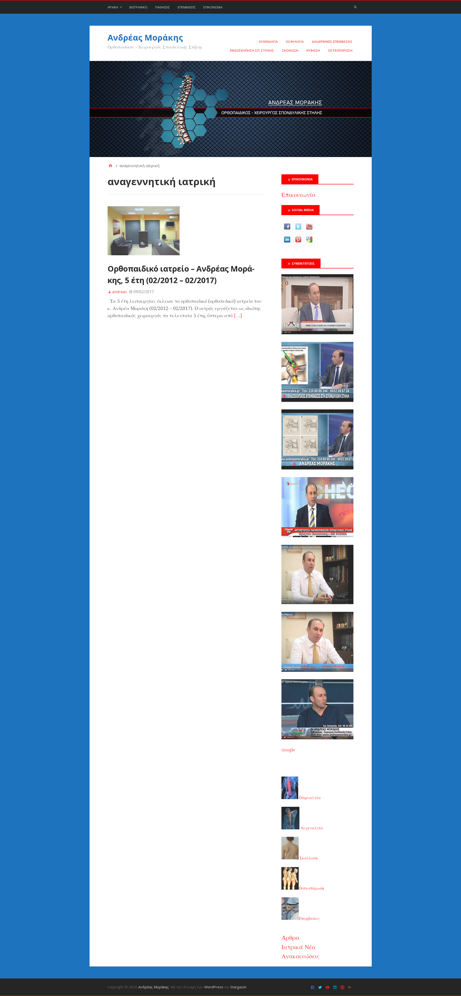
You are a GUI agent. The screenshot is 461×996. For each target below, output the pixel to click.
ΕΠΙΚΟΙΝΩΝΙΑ (212, 7)
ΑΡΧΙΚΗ (113, 7)
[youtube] (328, 987)
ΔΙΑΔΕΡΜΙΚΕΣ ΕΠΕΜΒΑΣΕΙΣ (332, 41)
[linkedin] (335, 987)
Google (288, 749)
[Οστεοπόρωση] (317, 468)
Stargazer (238, 986)
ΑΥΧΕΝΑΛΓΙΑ (268, 41)
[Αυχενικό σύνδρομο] (317, 332)
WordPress (213, 986)
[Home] (110, 166)
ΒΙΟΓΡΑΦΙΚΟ (138, 7)
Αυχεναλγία (311, 828)
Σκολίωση (308, 858)
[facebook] (313, 987)
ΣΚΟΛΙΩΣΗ (290, 50)
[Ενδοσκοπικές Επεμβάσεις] (317, 400)
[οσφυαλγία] (317, 737)
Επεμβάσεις (309, 918)
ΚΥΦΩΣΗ (313, 50)
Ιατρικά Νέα (298, 947)
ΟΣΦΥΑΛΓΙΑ (295, 41)
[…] (238, 315)
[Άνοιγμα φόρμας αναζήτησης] (355, 7)
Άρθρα (290, 937)
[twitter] (320, 987)
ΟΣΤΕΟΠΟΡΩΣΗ (340, 50)
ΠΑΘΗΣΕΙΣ (162, 7)
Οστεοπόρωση (311, 888)
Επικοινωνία (298, 194)
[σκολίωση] (317, 535)
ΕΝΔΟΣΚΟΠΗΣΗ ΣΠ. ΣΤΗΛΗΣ (252, 50)
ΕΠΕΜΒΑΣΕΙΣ (186, 7)
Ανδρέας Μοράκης (145, 37)
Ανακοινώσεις (300, 956)
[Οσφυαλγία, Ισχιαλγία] (317, 602)
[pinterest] (343, 987)
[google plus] (350, 987)
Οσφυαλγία (309, 797)
